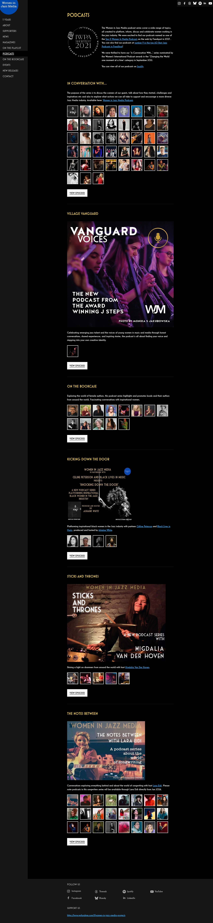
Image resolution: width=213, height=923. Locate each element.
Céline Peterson (144, 526)
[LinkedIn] (205, 3)
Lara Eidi (157, 785)
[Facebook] (184, 3)
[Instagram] (179, 3)
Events (6, 65)
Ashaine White (105, 530)
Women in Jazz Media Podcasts (118, 100)
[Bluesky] (194, 4)
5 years (7, 19)
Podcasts (8, 53)
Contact (8, 76)
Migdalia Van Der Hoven (137, 667)
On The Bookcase (13, 59)
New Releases (10, 70)
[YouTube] (210, 3)
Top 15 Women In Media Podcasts (121, 39)
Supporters (9, 31)
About (6, 25)
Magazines (9, 42)
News (6, 36)
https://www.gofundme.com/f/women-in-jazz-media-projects (96, 915)
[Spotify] (200, 3)
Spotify (140, 66)
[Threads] (189, 3)
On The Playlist (12, 48)
